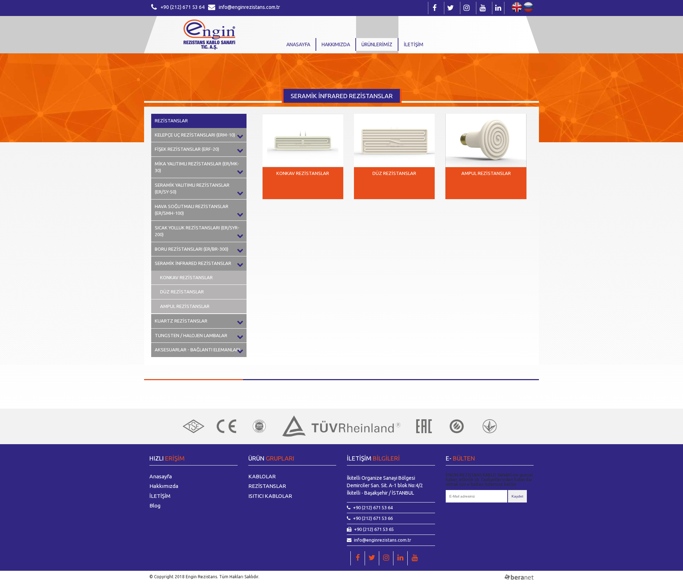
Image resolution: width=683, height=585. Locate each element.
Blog (154, 505)
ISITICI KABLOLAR (270, 496)
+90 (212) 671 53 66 (373, 518)
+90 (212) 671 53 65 (374, 529)
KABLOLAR (262, 476)
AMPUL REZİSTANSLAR (185, 306)
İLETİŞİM (413, 44)
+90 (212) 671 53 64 (182, 7)
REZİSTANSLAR (171, 120)
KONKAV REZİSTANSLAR (186, 277)
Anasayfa (298, 44)
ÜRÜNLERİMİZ (376, 44)
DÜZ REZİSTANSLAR (182, 291)
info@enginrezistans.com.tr (249, 7)
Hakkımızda (336, 44)
